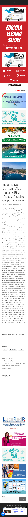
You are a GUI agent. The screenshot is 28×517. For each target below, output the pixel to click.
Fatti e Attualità (8, 358)
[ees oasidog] (14, 455)
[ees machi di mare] (14, 486)
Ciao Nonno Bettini (9, 361)
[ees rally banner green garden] (14, 134)
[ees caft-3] (14, 100)
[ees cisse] (14, 471)
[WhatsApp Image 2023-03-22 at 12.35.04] (14, 423)
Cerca (4, 496)
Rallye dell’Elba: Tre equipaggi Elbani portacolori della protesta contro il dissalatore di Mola (13, 365)
